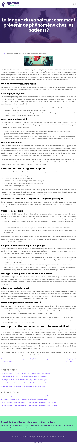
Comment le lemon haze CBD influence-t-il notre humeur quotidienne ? (26, 373)
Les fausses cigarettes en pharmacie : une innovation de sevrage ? (24, 396)
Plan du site (38, 443)
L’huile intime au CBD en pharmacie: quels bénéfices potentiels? (23, 383)
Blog (4, 53)
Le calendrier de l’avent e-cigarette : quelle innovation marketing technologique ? (29, 402)
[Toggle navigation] (73, 4)
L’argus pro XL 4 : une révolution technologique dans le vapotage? (24, 376)
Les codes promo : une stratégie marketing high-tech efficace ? (20, 360)
